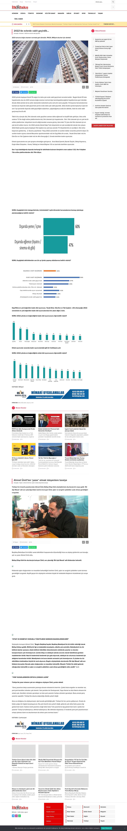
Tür (25, 733)
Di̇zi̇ (22, 402)
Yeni (32, 402)
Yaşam (20, 482)
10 (31, 542)
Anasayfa (16, 33)
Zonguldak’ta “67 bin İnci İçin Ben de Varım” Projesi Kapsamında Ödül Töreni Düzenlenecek (76, 761)
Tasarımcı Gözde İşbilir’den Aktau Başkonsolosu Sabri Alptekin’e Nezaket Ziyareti (49, 791)
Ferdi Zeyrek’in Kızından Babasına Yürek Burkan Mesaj (76, 790)
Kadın (25, 402)
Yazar (27, 733)
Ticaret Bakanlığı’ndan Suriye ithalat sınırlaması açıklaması (74, 459)
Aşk (19, 733)
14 (32, 87)
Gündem (21, 33)
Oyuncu (29, 402)
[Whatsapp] (19, 816)
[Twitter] (13, 816)
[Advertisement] (50, 181)
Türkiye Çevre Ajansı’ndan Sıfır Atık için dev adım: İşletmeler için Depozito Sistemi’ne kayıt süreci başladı (65, 24)
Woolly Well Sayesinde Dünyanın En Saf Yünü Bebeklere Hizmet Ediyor (50, 760)
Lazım (21, 733)
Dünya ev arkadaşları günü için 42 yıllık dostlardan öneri (23, 790)
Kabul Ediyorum (106, 828)
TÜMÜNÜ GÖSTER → (109, 24)
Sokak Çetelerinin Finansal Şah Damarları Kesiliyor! (48, 430)
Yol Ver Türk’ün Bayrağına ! (47, 458)
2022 (19, 402)
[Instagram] (16, 816)
